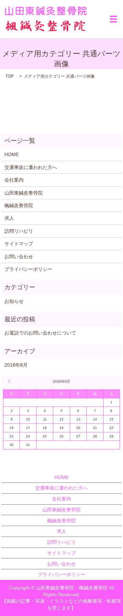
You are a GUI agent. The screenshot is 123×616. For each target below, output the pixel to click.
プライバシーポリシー (28, 269)
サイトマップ (18, 243)
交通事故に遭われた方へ (30, 167)
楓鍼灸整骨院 (18, 205)
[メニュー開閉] (113, 19)
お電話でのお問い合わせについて (40, 333)
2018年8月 (16, 365)
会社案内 (14, 180)
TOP (9, 76)
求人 (9, 218)
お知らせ (14, 301)
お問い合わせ (18, 256)
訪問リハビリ (18, 231)
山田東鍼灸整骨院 (23, 193)
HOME (11, 154)
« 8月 (10, 381)
